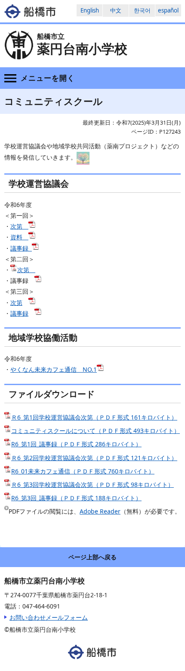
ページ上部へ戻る (92, 557)
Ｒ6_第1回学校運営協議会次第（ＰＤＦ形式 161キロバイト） (94, 417)
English (89, 10)
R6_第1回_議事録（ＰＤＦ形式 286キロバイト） (76, 444)
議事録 (20, 248)
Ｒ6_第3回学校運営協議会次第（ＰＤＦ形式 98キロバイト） (92, 484)
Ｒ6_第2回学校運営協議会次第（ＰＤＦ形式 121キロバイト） (94, 458)
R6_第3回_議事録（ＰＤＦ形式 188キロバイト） (76, 498)
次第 (19, 226)
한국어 (142, 10)
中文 (115, 10)
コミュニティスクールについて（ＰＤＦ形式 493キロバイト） (95, 430)
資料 (19, 237)
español (168, 10)
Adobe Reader (100, 511)
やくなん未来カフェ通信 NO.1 (53, 369)
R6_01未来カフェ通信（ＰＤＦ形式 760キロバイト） (82, 471)
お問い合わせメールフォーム (48, 617)
